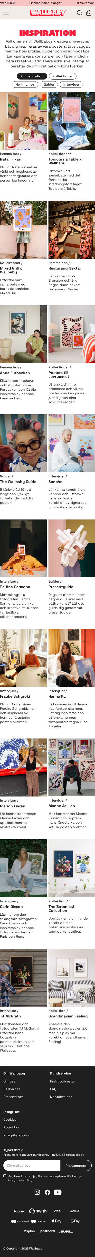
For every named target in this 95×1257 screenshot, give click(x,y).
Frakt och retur (62, 1081)
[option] (32, 76)
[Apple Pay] (57, 1221)
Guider (5, 476)
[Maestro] (38, 1222)
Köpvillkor (11, 1127)
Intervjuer (56, 476)
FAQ (53, 1089)
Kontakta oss (61, 1097)
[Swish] (38, 1211)
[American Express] (75, 1212)
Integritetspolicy (16, 1135)
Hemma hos (9, 154)
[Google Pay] (75, 1221)
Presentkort (13, 1097)
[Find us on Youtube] (58, 1192)
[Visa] (57, 1212)
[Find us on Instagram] (37, 1192)
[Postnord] (47, 1232)
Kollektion (57, 901)
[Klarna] (20, 1212)
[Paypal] (29, 1232)
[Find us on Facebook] (47, 1192)
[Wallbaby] (47, 13)
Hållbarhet (11, 1089)
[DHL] (65, 1232)
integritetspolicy (20, 1180)
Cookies (9, 1119)
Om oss (9, 1081)
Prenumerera (76, 1165)
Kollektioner (58, 154)
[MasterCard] (20, 1222)
